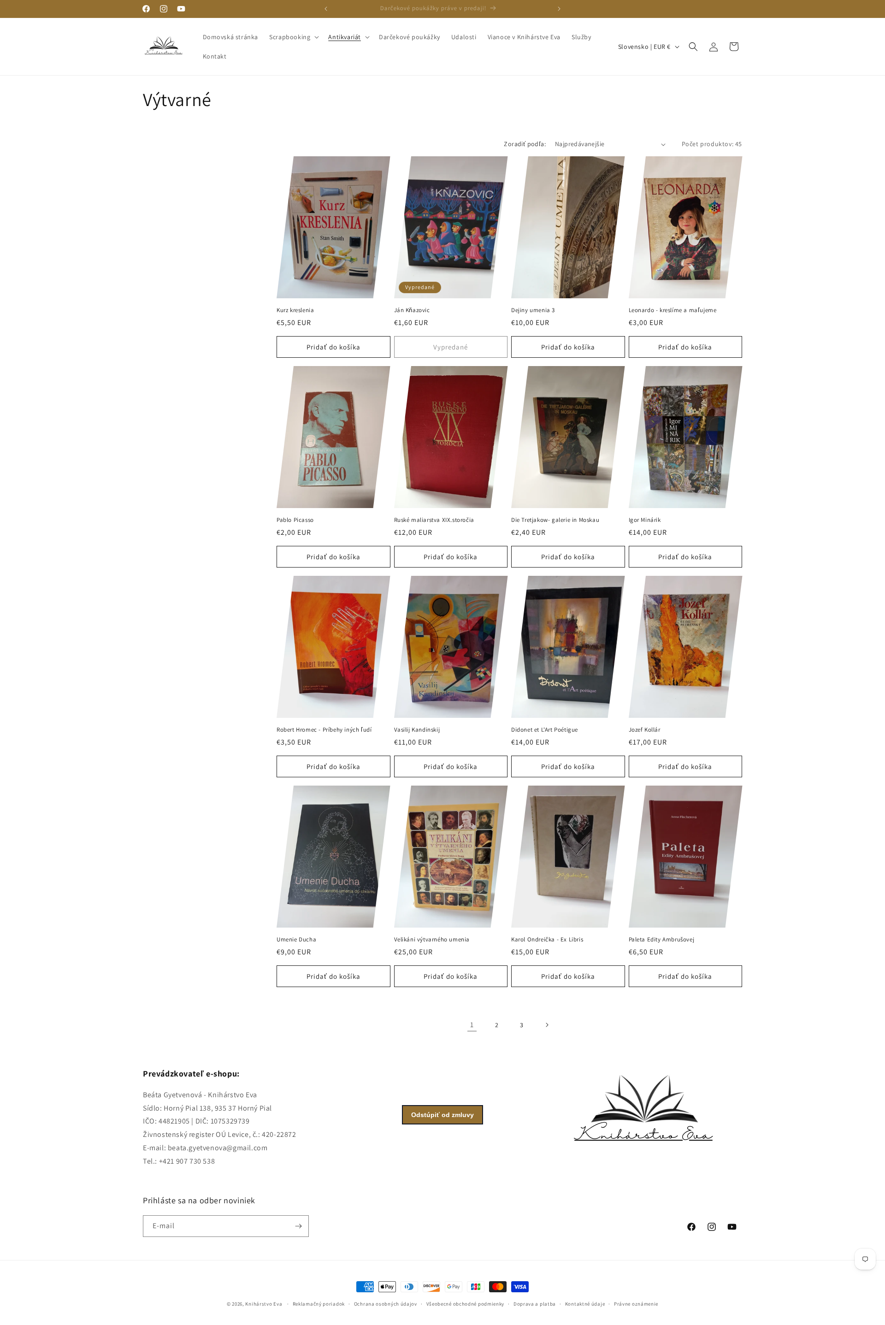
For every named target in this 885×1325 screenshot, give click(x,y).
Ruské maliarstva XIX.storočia (434, 520)
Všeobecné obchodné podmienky (465, 1304)
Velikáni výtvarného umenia (432, 939)
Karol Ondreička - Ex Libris (547, 939)
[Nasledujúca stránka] (547, 1025)
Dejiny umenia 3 (533, 310)
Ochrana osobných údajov (385, 1304)
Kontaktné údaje (585, 1304)
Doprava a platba (534, 1304)
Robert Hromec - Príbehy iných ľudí (324, 729)
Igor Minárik (645, 520)
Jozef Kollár (645, 729)
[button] (293, 37)
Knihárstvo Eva (263, 1304)
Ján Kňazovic (412, 310)
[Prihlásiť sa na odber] (298, 1226)
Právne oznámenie (636, 1304)
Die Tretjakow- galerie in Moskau (555, 520)
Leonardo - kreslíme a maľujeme (673, 310)
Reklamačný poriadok (319, 1304)
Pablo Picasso (295, 520)
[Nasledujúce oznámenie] (559, 9)
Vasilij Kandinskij (417, 729)
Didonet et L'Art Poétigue (544, 729)
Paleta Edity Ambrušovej (662, 939)
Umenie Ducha (296, 939)
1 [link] (472, 1024)
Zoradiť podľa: (525, 144)
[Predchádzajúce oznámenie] (326, 9)
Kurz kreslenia (295, 310)
